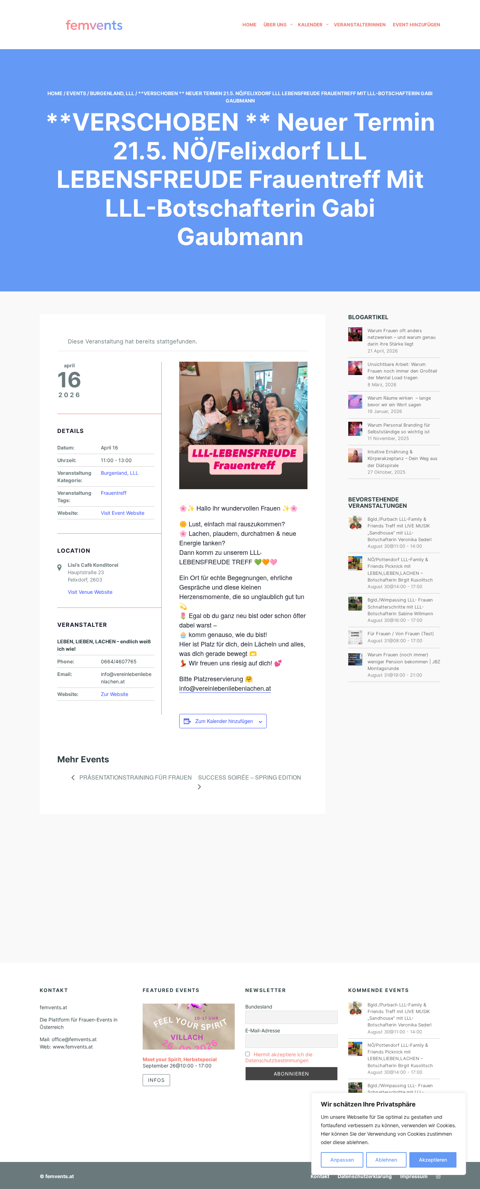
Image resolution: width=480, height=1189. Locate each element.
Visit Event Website (122, 513)
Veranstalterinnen (360, 24)
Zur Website (114, 694)
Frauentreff (114, 493)
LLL (130, 93)
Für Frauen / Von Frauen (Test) (401, 633)
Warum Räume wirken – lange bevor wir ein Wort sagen (399, 401)
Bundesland (258, 1007)
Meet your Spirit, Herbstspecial (180, 1059)
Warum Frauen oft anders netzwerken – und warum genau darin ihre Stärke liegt (401, 337)
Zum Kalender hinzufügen (224, 720)
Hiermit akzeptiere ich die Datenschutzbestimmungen (278, 1057)
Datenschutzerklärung (365, 1176)
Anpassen (342, 1160)
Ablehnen (386, 1160)
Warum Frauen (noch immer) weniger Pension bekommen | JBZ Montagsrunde (404, 661)
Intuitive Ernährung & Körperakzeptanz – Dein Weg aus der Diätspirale (402, 458)
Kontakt (320, 1176)
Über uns (275, 24)
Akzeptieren (433, 1160)
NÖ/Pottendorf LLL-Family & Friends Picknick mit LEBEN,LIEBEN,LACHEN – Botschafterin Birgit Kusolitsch (400, 570)
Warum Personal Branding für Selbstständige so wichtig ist (399, 428)
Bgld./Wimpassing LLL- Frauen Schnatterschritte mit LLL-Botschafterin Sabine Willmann (400, 606)
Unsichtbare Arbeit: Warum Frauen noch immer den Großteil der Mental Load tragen (402, 371)
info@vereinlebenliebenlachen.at (225, 687)
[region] (388, 1134)
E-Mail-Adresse (262, 1030)
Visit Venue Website (90, 592)
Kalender (310, 24)
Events (76, 93)
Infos (156, 1080)
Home (249, 24)
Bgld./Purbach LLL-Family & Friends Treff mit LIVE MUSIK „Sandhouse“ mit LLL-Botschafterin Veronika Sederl (400, 529)
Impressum (414, 1176)
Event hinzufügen (416, 24)
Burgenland (106, 93)
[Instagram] (436, 1176)
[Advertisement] (394, 804)
